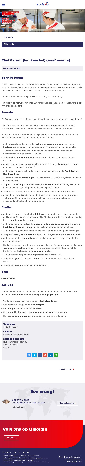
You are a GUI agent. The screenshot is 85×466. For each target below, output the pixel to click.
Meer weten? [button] (18, 463)
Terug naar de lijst (11, 68)
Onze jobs (8, 37)
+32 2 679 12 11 (19, 407)
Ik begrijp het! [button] (73, 462)
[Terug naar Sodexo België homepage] (43, 5)
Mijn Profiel (9, 44)
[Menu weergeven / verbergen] (3, 5)
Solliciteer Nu (65, 369)
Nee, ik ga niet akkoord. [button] (70, 457)
